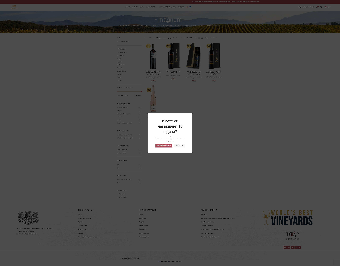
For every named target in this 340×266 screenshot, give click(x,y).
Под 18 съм (179, 145)
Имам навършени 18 (164, 145)
